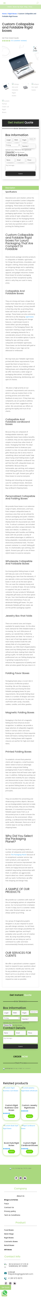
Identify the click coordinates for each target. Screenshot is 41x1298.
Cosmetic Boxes (11, 1241)
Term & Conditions (12, 1215)
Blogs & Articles (11, 1200)
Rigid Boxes (12, 14)
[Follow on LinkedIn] (25, 1178)
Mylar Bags (9, 1234)
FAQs (30, 7)
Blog (25, 7)
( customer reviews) (19, 41)
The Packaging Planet (18, 855)
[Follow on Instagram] (20, 1178)
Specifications (11, 192)
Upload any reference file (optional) (18, 150)
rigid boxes (30, 317)
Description (10, 188)
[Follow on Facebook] (16, 1178)
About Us (20, 1196)
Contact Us (9, 1207)
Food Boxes (9, 1230)
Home (9, 7)
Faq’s (6, 1203)
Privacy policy (10, 1211)
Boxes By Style (18, 7)
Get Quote (5, 1287)
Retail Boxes (9, 1245)
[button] (35, 48)
